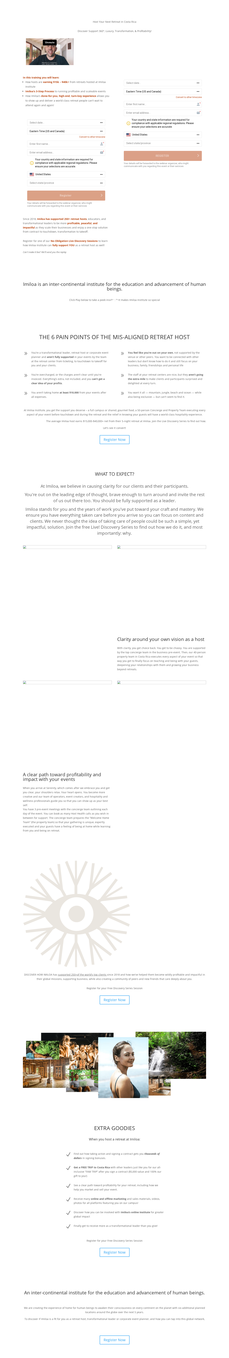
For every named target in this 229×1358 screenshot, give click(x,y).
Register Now (115, 439)
